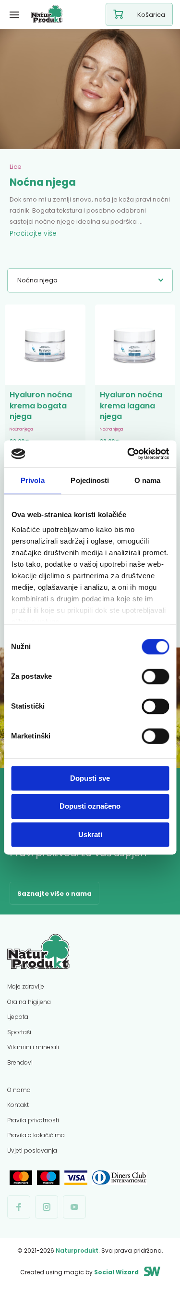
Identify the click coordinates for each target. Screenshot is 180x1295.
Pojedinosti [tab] (90, 480)
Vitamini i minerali (33, 1047)
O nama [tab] (147, 480)
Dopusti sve (90, 778)
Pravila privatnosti (33, 1120)
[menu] (14, 14)
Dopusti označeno (90, 806)
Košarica (151, 14)
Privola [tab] (33, 480)
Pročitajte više (33, 233)
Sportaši (19, 1032)
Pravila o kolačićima (36, 1135)
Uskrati (90, 834)
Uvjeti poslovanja (32, 1150)
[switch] (155, 676)
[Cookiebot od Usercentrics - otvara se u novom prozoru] (128, 453)
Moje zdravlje (25, 986)
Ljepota (17, 1017)
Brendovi (20, 1062)
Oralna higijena (29, 1002)
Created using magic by (79, 1272)
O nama (19, 1090)
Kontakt (18, 1105)
